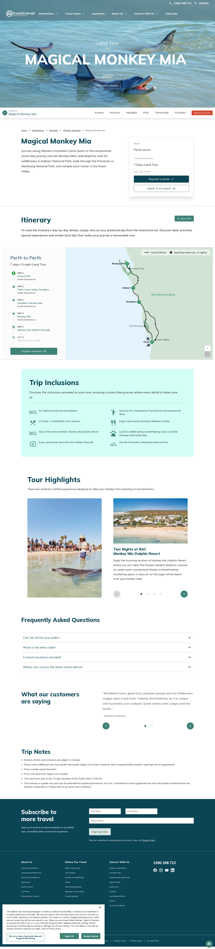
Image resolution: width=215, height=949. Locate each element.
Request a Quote (107, 85)
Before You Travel (75, 862)
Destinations (38, 130)
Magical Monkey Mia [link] (95, 130)
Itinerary (99, 112)
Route (137, 143)
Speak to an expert (159, 188)
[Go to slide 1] (141, 594)
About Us (26, 862)
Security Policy (153, 941)
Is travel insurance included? (42, 657)
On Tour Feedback (117, 905)
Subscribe (171, 13)
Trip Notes (180, 112)
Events (112, 901)
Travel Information (144, 158)
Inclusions (115, 112)
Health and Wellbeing (74, 877)
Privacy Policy (148, 840)
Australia (53, 130)
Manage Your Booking (74, 891)
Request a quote (202, 113)
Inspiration (98, 13)
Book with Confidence (30, 877)
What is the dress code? (39, 647)
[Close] (100, 907)
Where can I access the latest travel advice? (53, 667)
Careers (112, 891)
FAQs (146, 112)
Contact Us (114, 887)
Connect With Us (119, 862)
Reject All (69, 936)
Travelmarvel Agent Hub (119, 877)
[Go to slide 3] (154, 594)
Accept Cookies (91, 936)
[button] (207, 348)
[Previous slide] (116, 594)
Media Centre (27, 887)
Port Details (70, 873)
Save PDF (186, 218)
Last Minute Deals (117, 896)
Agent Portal (114, 882)
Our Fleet (25, 891)
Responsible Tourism (30, 896)
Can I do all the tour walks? (41, 637)
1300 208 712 (182, 3)
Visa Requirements (73, 887)
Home (24, 130)
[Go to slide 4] (160, 594)
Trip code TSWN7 (142, 171)
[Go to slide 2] (148, 594)
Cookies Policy (119, 941)
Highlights (131, 112)
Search (204, 3)
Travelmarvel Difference (31, 873)
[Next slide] (184, 594)
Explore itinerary (31, 351)
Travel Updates (71, 896)
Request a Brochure (117, 868)
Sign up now (100, 831)
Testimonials (162, 112)
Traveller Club (115, 873)
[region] (53, 924)
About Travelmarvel (29, 868)
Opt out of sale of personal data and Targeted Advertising (25, 937)
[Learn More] (155, 870)
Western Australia (72, 130)
